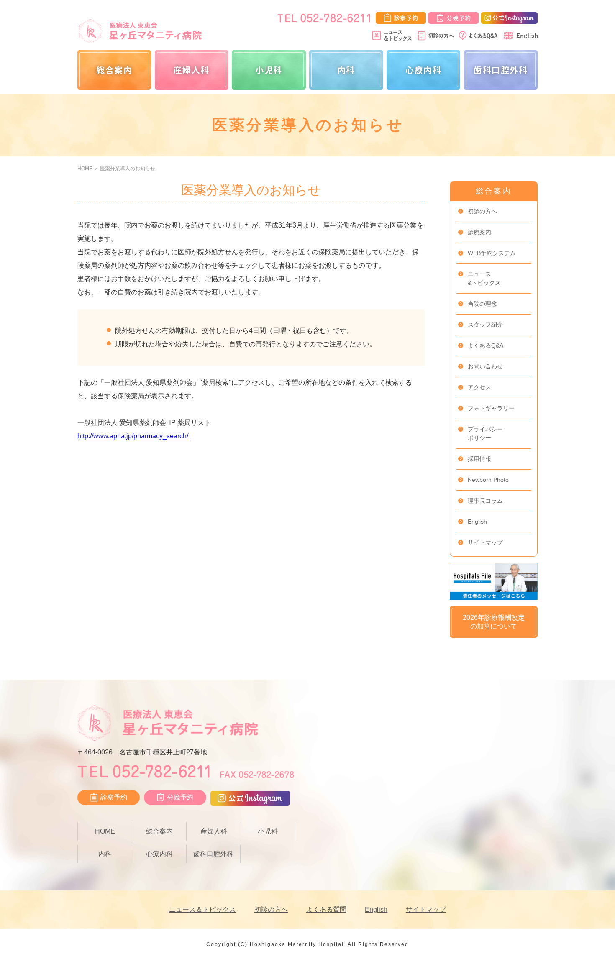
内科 (346, 70)
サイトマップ (485, 542)
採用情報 (479, 458)
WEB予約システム (492, 253)
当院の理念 (482, 303)
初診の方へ (482, 211)
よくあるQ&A (485, 345)
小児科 (268, 70)
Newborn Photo (488, 479)
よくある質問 (326, 909)
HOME (84, 168)
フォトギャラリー (491, 408)
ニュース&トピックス (484, 278)
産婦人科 (192, 70)
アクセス (479, 387)
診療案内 (479, 232)
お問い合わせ (485, 366)
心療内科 (423, 70)
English (477, 521)
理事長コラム (485, 500)
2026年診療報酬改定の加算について (494, 622)
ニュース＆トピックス (202, 909)
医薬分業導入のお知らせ (127, 168)
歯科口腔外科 (501, 70)
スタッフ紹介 (485, 324)
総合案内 (114, 70)
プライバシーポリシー (485, 433)
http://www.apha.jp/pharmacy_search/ (132, 436)
